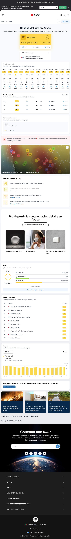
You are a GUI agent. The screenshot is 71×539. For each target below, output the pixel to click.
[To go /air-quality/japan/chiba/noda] (36, 320)
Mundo (2, 21)
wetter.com (37, 286)
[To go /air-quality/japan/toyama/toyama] (36, 310)
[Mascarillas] (35, 239)
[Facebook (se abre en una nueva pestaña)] (26, 453)
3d (63, 95)
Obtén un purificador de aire (16, 203)
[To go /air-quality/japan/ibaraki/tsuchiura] (36, 306)
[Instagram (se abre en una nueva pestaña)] (40, 453)
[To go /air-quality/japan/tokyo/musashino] (36, 334)
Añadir (66, 21)
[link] (61, 15)
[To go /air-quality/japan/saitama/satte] (36, 338)
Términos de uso (35, 529)
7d (67, 95)
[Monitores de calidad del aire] (55, 239)
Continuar (62, 7)
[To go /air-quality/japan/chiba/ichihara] (36, 324)
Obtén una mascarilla (15, 197)
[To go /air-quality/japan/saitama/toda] (36, 327)
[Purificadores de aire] (15, 239)
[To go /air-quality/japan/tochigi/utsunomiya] (36, 331)
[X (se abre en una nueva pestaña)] (31, 453)
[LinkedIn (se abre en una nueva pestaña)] (44, 453)
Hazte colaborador (9, 387)
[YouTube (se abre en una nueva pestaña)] (35, 453)
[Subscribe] (58, 446)
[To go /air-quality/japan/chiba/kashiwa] (36, 313)
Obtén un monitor (14, 191)
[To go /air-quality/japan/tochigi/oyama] (36, 317)
